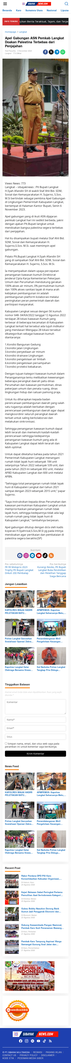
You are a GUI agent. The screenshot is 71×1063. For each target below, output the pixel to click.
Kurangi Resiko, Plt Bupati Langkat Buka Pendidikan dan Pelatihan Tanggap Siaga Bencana (51, 570)
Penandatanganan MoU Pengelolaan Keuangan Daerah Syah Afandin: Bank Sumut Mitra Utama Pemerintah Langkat (51, 640)
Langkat (8, 53)
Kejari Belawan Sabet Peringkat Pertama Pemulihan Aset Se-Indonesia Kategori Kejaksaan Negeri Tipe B (41, 894)
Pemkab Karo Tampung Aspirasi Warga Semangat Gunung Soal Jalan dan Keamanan (41, 943)
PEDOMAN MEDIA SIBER (30, 1058)
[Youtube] (39, 555)
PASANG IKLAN (54, 1052)
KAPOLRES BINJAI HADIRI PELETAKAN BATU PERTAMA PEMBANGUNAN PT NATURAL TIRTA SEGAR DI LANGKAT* (19, 612)
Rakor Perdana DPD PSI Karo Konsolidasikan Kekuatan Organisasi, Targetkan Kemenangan (40, 877)
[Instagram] (26, 555)
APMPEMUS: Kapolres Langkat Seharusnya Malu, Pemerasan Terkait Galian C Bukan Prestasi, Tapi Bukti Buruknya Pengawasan (51, 612)
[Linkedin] (32, 555)
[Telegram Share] (56, 52)
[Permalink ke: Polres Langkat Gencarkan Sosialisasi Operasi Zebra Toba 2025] (19, 627)
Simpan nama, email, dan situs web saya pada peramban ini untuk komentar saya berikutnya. (32, 745)
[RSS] (51, 555)
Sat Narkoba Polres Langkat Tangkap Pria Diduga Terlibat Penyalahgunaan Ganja (51, 668)
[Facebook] (19, 555)
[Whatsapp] (62, 52)
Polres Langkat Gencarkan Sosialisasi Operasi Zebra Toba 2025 (18, 640)
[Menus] (5, 4)
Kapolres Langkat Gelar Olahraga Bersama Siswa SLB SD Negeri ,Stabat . (18, 668)
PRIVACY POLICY (29, 1055)
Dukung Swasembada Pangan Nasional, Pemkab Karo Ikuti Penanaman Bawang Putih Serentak (41, 926)
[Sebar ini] (45, 52)
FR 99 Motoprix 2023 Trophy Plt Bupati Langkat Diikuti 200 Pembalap (19, 569)
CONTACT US (9, 1055)
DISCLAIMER (47, 1055)
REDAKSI (37, 1052)
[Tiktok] (45, 555)
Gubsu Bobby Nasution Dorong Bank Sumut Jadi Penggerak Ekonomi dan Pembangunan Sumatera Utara (40, 910)
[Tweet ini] (51, 52)
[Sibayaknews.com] (36, 3)
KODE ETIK (8, 1058)
